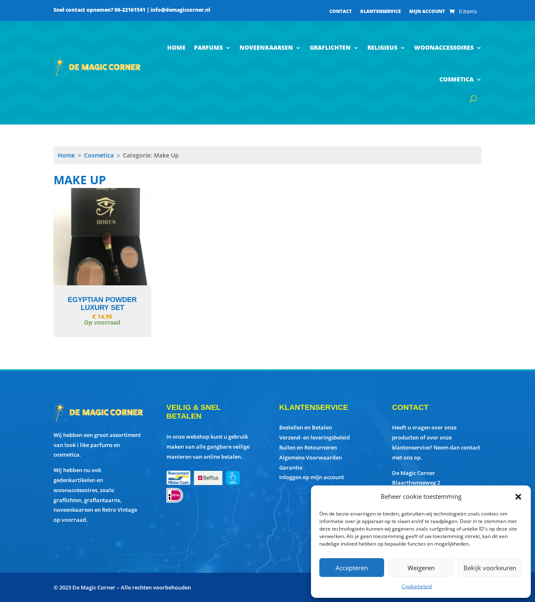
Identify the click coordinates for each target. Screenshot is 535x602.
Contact (340, 11)
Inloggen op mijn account (311, 477)
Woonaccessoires (444, 47)
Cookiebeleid (417, 586)
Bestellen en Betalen (305, 427)
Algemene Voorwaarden (310, 457)
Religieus (382, 47)
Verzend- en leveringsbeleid (314, 437)
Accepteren (352, 568)
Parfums (208, 47)
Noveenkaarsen (266, 47)
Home (176, 47)
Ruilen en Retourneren (308, 447)
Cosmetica (456, 79)
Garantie (290, 467)
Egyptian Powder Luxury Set (102, 304)
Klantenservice (380, 11)
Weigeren (421, 568)
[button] (518, 497)
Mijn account (427, 11)
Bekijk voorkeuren (490, 568)
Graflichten (330, 47)
